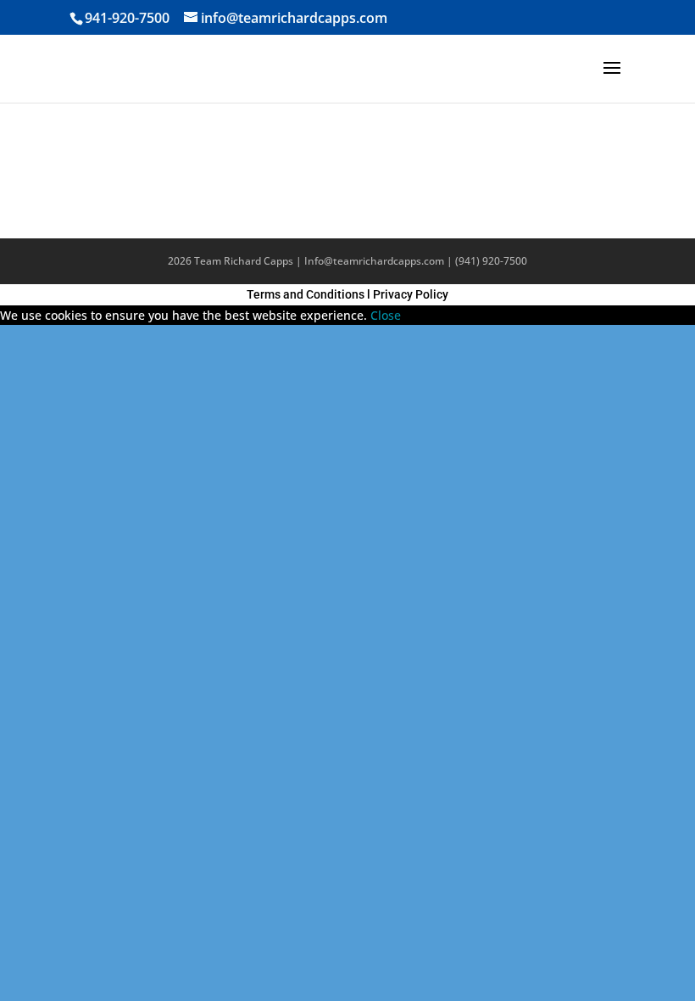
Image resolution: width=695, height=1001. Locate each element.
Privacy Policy (410, 294)
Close (385, 315)
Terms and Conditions (305, 294)
